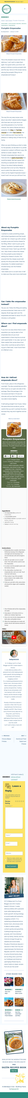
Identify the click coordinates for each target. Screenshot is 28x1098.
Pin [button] (15, 456)
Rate (21, 456)
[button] (11, 450)
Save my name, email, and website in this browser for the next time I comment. (14, 859)
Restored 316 (15, 1089)
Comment (8, 806)
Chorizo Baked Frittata (6, 738)
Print (7, 456)
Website (8, 853)
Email (8, 843)
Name (8, 835)
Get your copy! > (14, 1)
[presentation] (8, 981)
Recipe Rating (7, 802)
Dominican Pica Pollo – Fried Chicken (9, 1013)
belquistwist (14, 659)
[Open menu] (24, 8)
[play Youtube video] (14, 637)
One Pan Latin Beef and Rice (18, 1013)
